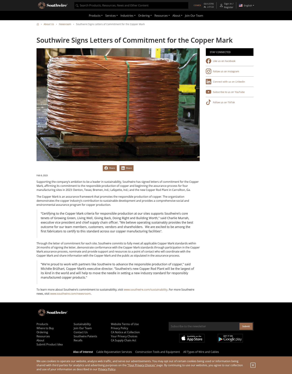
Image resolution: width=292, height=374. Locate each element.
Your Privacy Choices (124, 336)
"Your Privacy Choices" (141, 365)
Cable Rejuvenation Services (114, 352)
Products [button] (95, 15)
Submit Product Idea (49, 344)
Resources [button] (161, 15)
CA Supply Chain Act (123, 340)
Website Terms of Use (125, 324)
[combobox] (131, 5)
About (40, 340)
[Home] (37, 24)
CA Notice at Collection (125, 332)
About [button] (176, 15)
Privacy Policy (106, 369)
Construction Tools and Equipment (157, 352)
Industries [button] (126, 15)
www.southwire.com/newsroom (70, 293)
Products (42, 324)
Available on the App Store (191, 338)
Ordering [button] (144, 15)
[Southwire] (53, 5)
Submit (246, 326)
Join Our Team (194, 15)
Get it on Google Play (230, 338)
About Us (49, 24)
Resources (43, 336)
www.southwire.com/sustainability (145, 289)
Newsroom (65, 24)
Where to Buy (45, 328)
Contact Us (81, 332)
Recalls (78, 340)
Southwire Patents (85, 336)
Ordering (42, 332)
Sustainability (82, 324)
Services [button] (110, 15)
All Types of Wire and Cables (201, 352)
